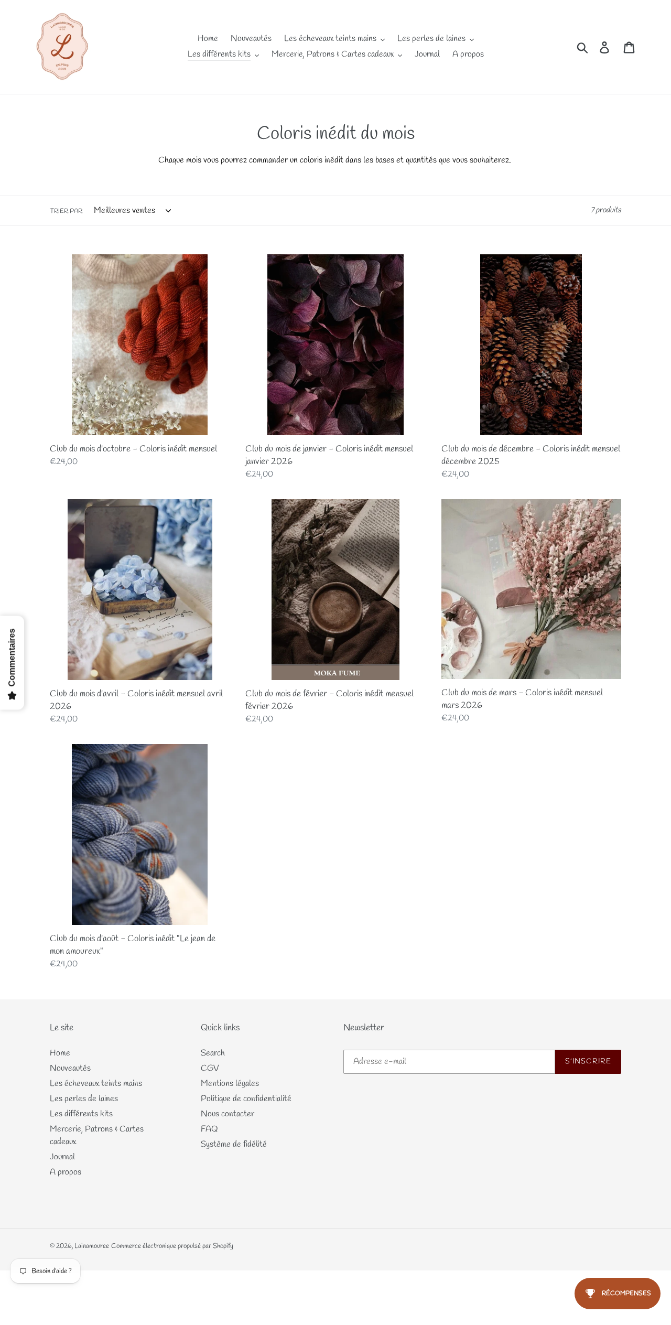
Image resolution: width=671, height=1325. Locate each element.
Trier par (66, 211)
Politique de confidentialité (246, 1098)
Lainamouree (91, 1246)
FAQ (209, 1129)
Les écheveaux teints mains (96, 1083)
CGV (210, 1068)
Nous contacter (227, 1113)
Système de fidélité (234, 1144)
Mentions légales (230, 1083)
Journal (62, 1156)
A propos (65, 1172)
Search (213, 1053)
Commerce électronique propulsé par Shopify (172, 1246)
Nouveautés (70, 1068)
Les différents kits (81, 1113)
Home (60, 1053)
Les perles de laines (84, 1098)
